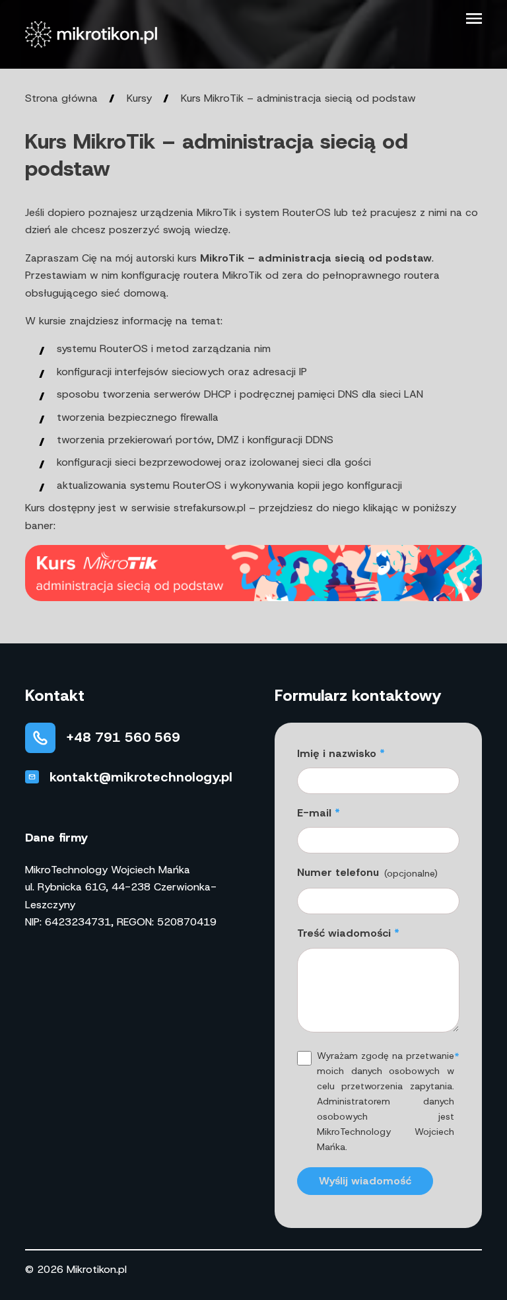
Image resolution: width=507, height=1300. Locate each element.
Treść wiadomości (344, 933)
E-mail (314, 813)
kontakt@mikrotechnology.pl (141, 776)
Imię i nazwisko (336, 753)
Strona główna (61, 98)
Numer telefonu (367, 872)
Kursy (139, 98)
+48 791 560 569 (123, 737)
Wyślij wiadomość (365, 1181)
